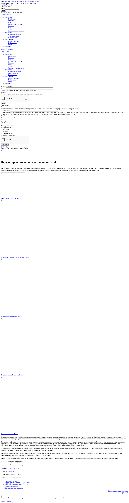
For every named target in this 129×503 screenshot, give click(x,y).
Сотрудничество (13, 36)
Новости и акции (13, 41)
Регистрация (5, 51)
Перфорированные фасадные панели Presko (15, 257)
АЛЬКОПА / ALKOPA (15, 24)
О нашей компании (14, 34)
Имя (3, 116)
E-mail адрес (5, 110)
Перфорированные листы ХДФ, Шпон (17, 482)
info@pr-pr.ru (9, 471)
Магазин (6, 129)
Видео (10, 44)
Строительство (8, 133)
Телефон (4, 120)
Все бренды (12, 19)
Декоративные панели (12, 486)
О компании (8, 32)
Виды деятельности (8, 126)
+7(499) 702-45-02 (6, 5)
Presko (10, 22)
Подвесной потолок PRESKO (10, 198)
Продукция (8, 17)
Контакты (8, 46)
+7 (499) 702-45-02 (13, 468)
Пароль (4, 92)
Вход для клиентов (7, 49)
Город (3, 122)
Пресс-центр (9, 39)
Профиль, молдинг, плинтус (14, 488)
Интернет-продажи (9, 135)
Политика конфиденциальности (118, 491)
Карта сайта (124, 493)
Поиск (3, 8)
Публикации (12, 43)
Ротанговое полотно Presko (9, 434)
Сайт (2, 124)
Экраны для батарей (11, 481)
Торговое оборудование (16, 31)
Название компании (8, 118)
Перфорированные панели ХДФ (11, 316)
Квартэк (11, 20)
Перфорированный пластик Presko (12, 375)
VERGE (11, 29)
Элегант (11, 26)
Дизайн (5, 131)
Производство (7, 127)
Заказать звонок (6, 14)
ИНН (3, 88)
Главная (3, 148)
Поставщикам (12, 38)
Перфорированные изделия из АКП (16, 484)
